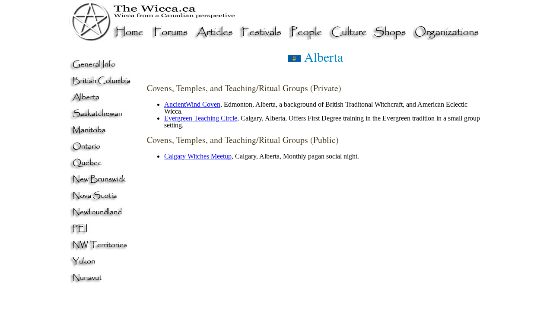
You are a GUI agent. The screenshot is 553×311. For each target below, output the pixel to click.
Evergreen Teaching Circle (200, 118)
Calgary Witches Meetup (198, 156)
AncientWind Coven (192, 104)
